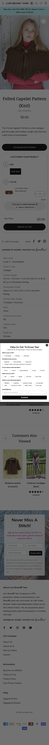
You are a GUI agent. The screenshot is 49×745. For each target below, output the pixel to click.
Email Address (6, 389)
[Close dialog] (47, 345)
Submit (24, 397)
